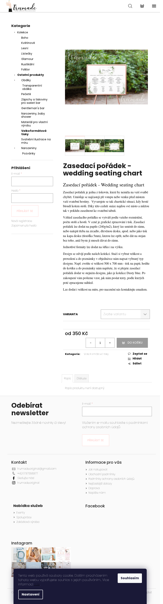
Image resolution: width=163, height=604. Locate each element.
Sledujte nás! (25, 478)
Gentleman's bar (33, 108)
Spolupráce (23, 517)
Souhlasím (130, 578)
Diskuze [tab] (81, 378)
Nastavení (31, 594)
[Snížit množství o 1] (90, 343)
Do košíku (135, 343)
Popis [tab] (67, 378)
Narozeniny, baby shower (33, 115)
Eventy (20, 512)
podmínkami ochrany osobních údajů (115, 425)
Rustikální (27, 64)
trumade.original (28, 483)
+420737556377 (27, 473)
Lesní (24, 48)
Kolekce (22, 32)
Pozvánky (28, 153)
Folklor (25, 69)
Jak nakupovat (98, 469)
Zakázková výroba (27, 522)
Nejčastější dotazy (100, 484)
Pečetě (26, 94)
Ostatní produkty (30, 75)
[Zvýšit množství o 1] (109, 343)
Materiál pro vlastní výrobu (34, 123)
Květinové (28, 43)
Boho (24, 38)
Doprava (94, 488)
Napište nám (97, 493)
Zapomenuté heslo (23, 225)
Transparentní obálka (32, 87)
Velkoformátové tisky (34, 132)
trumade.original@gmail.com (36, 469)
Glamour (27, 59)
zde (37, 584)
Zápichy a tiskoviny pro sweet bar (34, 101)
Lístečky (26, 54)
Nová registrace (21, 221)
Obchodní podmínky (101, 474)
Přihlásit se (25, 211)
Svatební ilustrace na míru (36, 141)
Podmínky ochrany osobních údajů (111, 479)
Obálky (26, 80)
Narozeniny (29, 148)
